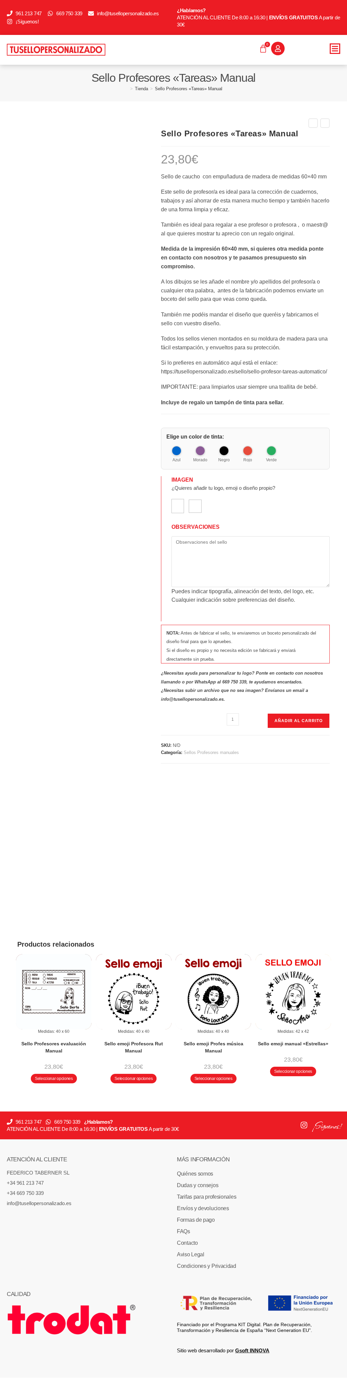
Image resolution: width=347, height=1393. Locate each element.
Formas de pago (196, 1220)
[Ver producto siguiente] (325, 123)
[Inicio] (126, 88)
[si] (177, 506)
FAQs (183, 1231)
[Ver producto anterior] (313, 123)
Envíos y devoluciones (203, 1208)
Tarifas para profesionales (206, 1197)
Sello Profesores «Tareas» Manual (188, 88)
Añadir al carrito (298, 720)
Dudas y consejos (197, 1185)
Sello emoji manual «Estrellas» (293, 1043)
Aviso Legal (190, 1254)
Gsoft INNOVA (252, 1350)
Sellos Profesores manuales (211, 752)
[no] (195, 506)
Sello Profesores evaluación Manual (53, 1047)
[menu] (335, 48)
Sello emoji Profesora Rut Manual (133, 1047)
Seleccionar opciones (54, 1078)
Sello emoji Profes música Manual (213, 1047)
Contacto (187, 1243)
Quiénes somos (195, 1174)
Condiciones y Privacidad (206, 1266)
